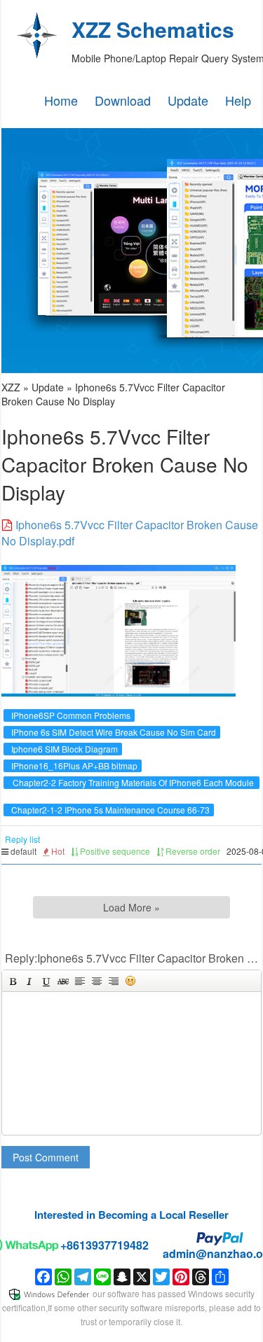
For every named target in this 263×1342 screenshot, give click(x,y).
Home (61, 100)
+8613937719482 (104, 1245)
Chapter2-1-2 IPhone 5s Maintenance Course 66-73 (110, 810)
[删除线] (63, 981)
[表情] (130, 981)
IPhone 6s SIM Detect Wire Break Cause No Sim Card (113, 732)
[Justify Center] (97, 981)
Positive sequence (114, 851)
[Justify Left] (80, 981)
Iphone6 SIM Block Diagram (64, 749)
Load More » (131, 907)
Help (238, 100)
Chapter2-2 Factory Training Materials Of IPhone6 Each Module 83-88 (133, 788)
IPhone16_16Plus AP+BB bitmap (74, 765)
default (22, 851)
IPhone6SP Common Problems (70, 715)
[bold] (13, 981)
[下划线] (46, 981)
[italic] (29, 981)
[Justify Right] (114, 981)
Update (188, 100)
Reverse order (191, 851)
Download (123, 100)
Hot (57, 851)
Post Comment (46, 1157)
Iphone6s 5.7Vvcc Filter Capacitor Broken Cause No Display (113, 394)
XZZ (10, 387)
